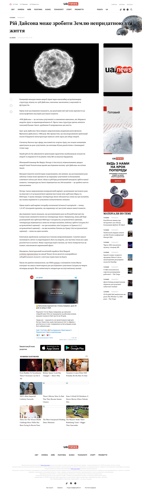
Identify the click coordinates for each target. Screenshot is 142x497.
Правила (59, 488)
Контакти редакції (90, 488)
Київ (29, 9)
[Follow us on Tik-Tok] (121, 10)
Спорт (69, 9)
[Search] (131, 9)
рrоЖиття (79, 9)
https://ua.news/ (45, 465)
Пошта (100, 9)
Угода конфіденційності (74, 488)
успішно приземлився (28, 254)
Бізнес (48, 9)
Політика (38, 9)
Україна (21, 9)
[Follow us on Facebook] (124, 10)
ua (107, 9)
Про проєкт (49, 488)
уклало (57, 262)
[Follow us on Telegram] (128, 10)
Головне (12, 18)
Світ (13, 9)
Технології (58, 9)
